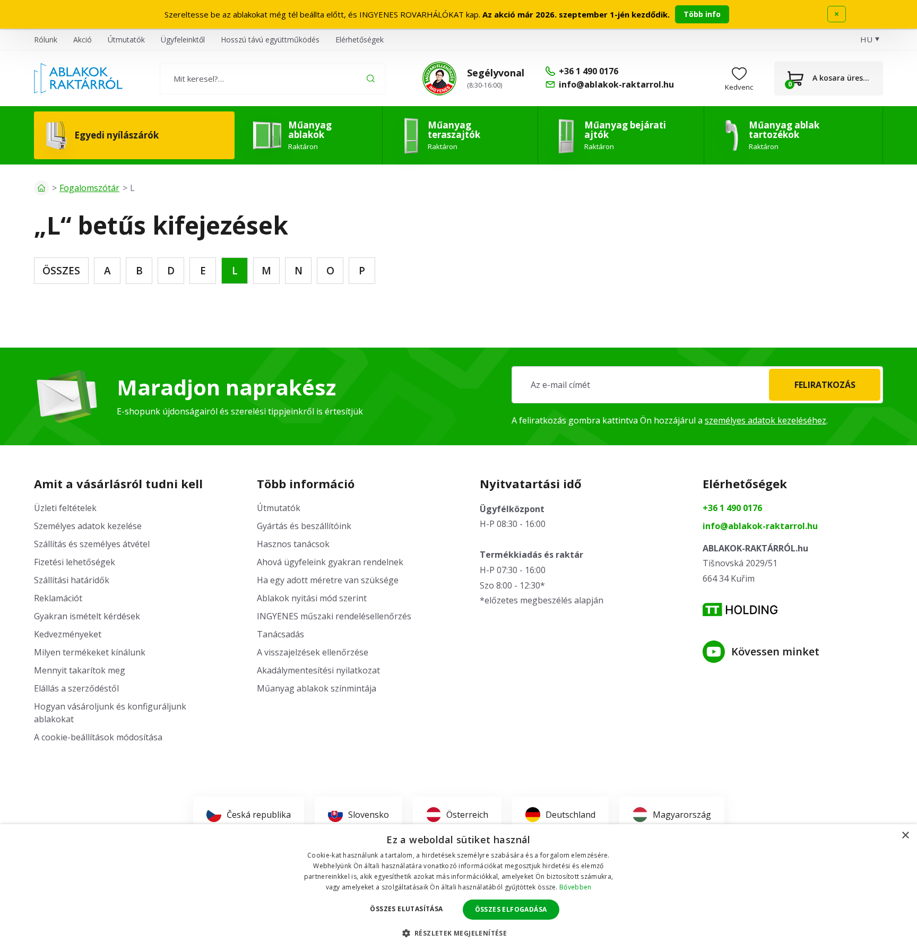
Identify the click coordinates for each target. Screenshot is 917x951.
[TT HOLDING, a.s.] (740, 609)
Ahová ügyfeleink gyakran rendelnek (330, 562)
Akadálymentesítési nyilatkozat (318, 670)
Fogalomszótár (89, 188)
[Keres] (370, 78)
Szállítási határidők (71, 580)
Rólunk (45, 39)
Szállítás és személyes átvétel (92, 544)
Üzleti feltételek (65, 508)
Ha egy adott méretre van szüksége (328, 580)
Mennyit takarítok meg (79, 670)
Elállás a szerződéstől (76, 688)
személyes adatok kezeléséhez (765, 420)
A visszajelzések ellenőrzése (312, 652)
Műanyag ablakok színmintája (316, 688)
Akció (82, 39)
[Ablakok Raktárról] (78, 78)
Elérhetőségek (359, 39)
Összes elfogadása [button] (511, 909)
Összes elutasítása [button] (406, 908)
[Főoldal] (41, 187)
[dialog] (458, 887)
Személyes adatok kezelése (88, 526)
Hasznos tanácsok (293, 544)
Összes (61, 271)
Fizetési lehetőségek (74, 562)
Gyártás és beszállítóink (304, 526)
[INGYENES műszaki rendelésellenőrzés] (439, 79)
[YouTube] (714, 652)
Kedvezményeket (67, 634)
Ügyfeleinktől (183, 39)
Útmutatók (126, 39)
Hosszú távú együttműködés (270, 39)
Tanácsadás (280, 634)
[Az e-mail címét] (697, 384)
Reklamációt (58, 598)
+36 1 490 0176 (732, 508)
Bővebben (575, 887)
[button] (458, 933)
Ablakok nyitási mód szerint (312, 598)
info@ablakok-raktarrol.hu (760, 526)
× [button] (905, 836)
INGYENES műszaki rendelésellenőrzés (334, 616)
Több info (702, 14)
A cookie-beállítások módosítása (98, 737)
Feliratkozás (824, 385)
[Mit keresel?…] (272, 78)
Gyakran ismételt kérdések (87, 616)
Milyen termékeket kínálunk (89, 652)
